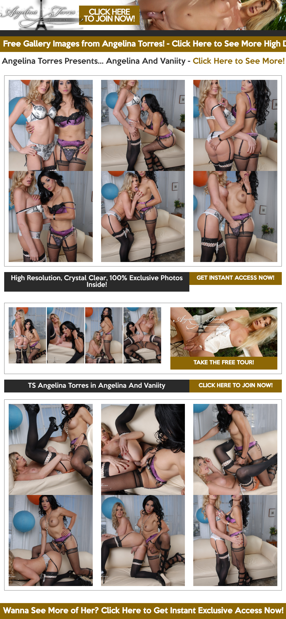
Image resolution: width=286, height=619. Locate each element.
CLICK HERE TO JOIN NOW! (236, 385)
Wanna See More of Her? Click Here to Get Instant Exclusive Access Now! (143, 611)
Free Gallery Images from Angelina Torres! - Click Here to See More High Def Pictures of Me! (144, 44)
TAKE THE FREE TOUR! (224, 362)
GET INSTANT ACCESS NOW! (235, 278)
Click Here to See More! (239, 61)
